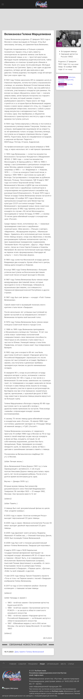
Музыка (61, 82)
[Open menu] (2, 4)
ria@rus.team (38, 675)
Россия (69, 84)
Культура (71, 77)
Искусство (69, 80)
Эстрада (61, 80)
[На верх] (3, 663)
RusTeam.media (40, 671)
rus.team (61, 693)
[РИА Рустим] (12, 676)
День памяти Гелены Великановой (29, 652)
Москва (61, 86)
